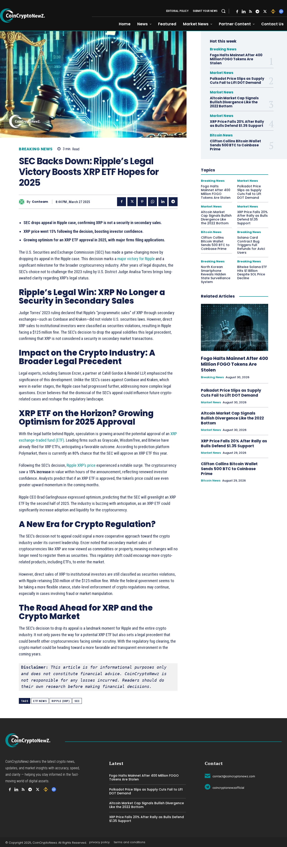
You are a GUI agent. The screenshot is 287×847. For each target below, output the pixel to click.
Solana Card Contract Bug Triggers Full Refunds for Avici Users (251, 245)
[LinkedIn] (244, 11)
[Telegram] (257, 11)
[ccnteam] (23, 202)
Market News (221, 72)
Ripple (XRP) (61, 701)
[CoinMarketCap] (281, 11)
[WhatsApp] (152, 201)
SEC (77, 701)
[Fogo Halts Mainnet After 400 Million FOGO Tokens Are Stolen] (234, 327)
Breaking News (36, 149)
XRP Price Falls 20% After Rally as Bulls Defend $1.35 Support (237, 123)
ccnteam (40, 202)
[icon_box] (230, 775)
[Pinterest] (142, 201)
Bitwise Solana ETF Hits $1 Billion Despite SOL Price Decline (252, 272)
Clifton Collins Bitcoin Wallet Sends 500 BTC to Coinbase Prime (235, 145)
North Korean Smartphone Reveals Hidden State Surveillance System (215, 274)
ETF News (40, 701)
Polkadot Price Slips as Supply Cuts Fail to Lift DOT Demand (237, 80)
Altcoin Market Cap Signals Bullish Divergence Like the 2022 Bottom (234, 102)
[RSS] (250, 11)
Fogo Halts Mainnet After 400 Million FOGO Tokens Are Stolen (236, 59)
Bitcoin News (221, 135)
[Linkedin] (162, 201)
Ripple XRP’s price (81, 465)
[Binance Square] (273, 11)
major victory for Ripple (136, 258)
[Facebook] (237, 11)
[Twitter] (265, 11)
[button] (223, 11)
